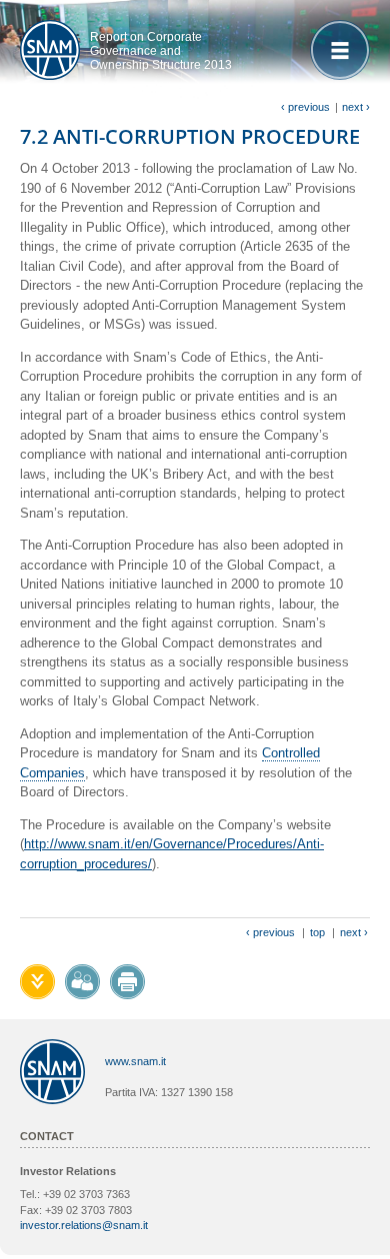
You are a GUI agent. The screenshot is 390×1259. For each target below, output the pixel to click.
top (317, 932)
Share (82, 981)
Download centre (37, 981)
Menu (340, 50)
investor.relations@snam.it (84, 1225)
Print (127, 981)
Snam (50, 50)
